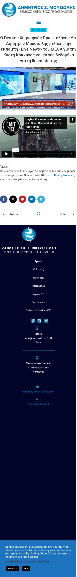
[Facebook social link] (3, 199)
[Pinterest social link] (22, 199)
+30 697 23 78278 (38, 403)
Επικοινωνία (38, 302)
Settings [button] (12, 568)
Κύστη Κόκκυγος (64, 175)
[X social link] (13, 199)
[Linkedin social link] (32, 199)
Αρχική (38, 261)
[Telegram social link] (41, 199)
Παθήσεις (38, 277)
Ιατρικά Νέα (38, 30)
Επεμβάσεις (38, 285)
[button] (38, 22)
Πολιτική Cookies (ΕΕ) (39, 310)
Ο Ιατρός (38, 269)
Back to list (38, 214)
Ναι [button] (26, 568)
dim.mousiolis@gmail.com (38, 391)
